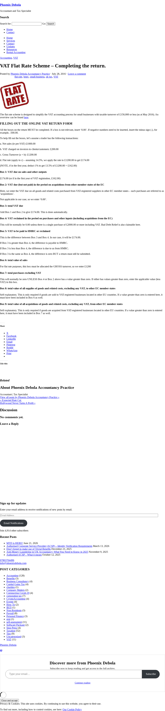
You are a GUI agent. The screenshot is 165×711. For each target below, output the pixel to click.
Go (43, 23)
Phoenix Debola (10, 4)
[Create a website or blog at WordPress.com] (1, 650)
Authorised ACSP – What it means (24, 554)
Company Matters (15, 590)
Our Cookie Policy (72, 709)
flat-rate (18, 76)
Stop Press (11, 627)
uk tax (49, 76)
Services (10, 40)
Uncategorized (13, 636)
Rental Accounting (15, 52)
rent (8, 619)
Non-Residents (14, 610)
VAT (15, 57)
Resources (11, 49)
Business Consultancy (17, 581)
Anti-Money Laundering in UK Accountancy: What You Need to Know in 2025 (47, 551)
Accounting (6, 57)
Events (9, 601)
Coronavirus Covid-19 (17, 593)
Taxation (10, 630)
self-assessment (14, 622)
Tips (8, 633)
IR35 (9, 607)
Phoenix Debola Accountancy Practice (30, 73)
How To (10, 604)
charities (10, 587)
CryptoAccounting (15, 598)
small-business (37, 76)
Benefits (10, 578)
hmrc (26, 76)
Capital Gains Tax (15, 584)
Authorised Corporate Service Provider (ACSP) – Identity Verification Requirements (49, 546)
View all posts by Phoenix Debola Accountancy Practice (29, 397)
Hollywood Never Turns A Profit (17, 403)
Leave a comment (77, 73)
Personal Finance (15, 616)
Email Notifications (13, 523)
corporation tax (14, 596)
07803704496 (7, 560)
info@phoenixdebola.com (13, 563)
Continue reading (82, 683)
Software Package (15, 625)
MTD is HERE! (14, 543)
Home (9, 29)
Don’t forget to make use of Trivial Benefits (28, 549)
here (26, 117)
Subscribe (151, 674)
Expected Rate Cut (11, 400)
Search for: (5, 23)
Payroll (10, 613)
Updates (10, 46)
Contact (10, 32)
